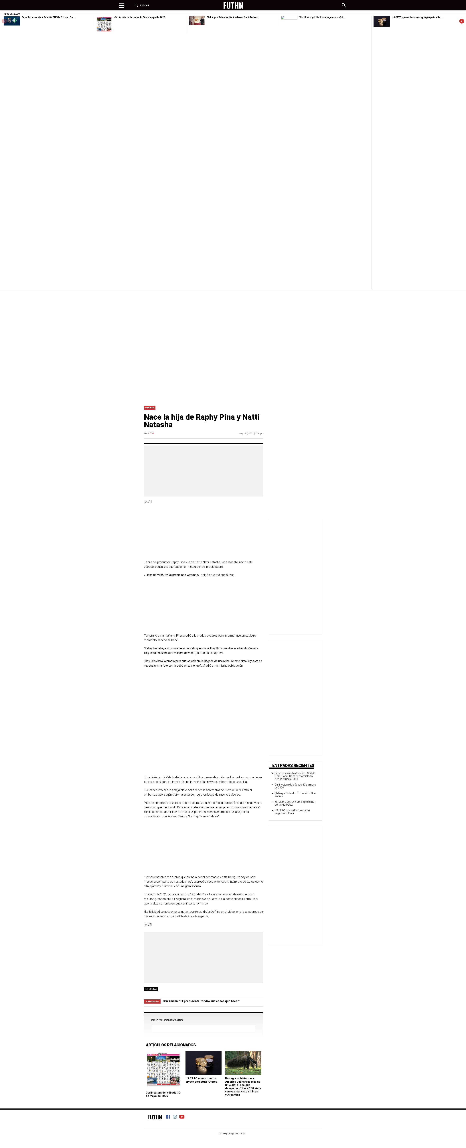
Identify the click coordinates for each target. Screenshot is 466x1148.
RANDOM (149, 408)
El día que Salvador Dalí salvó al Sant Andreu (232, 17)
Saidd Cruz (239, 1134)
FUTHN (151, 433)
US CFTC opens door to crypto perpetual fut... (417, 17)
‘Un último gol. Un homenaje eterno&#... (322, 17)
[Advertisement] (233, 318)
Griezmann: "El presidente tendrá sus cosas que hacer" (201, 1001)
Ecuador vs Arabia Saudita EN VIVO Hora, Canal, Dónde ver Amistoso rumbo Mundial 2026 (295, 776)
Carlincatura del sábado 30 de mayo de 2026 (139, 17)
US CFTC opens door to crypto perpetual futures (201, 1080)
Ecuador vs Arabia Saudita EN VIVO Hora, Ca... (48, 17)
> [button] (462, 21)
